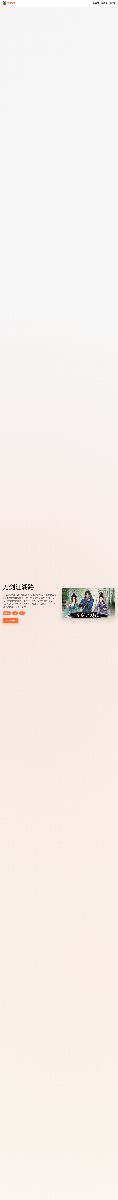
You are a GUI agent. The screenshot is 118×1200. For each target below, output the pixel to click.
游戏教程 (104, 3)
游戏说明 (96, 3)
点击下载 (112, 3)
